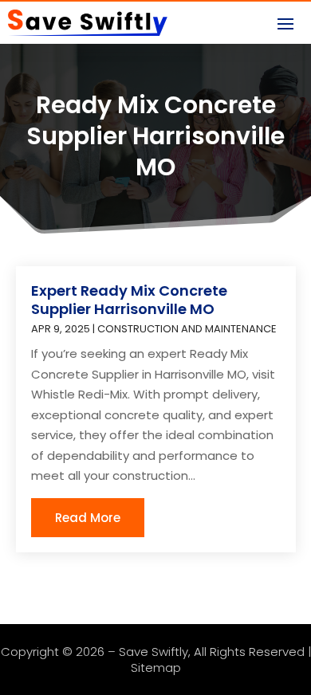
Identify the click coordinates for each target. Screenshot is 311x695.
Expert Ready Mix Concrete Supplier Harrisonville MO (129, 300)
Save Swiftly (153, 651)
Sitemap (156, 667)
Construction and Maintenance (187, 328)
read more (87, 517)
